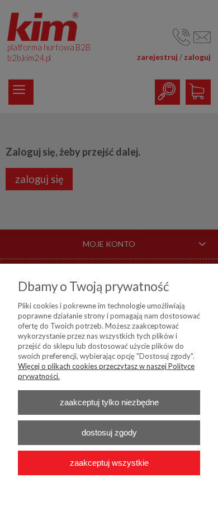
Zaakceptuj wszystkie (109, 462)
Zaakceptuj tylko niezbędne (109, 402)
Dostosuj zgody (109, 432)
